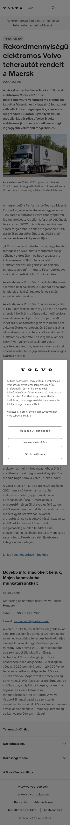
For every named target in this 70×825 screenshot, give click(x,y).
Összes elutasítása (35, 442)
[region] (35, 412)
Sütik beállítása (35, 454)
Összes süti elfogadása (35, 430)
